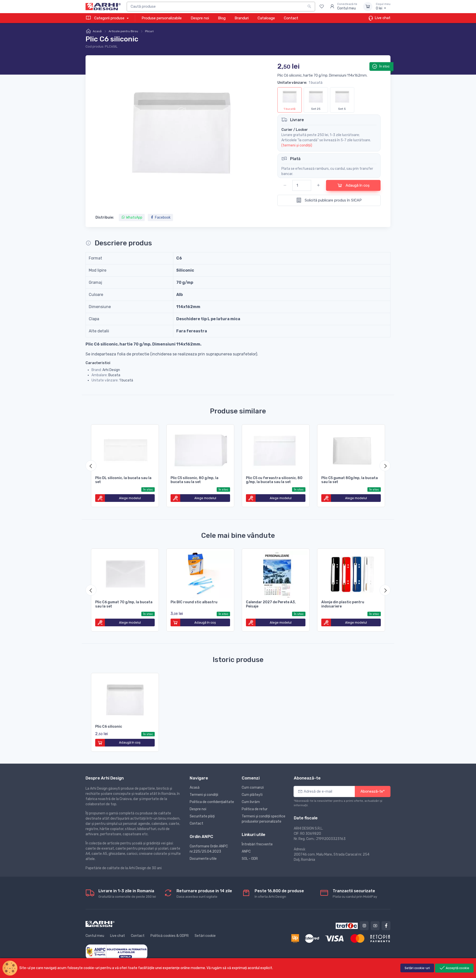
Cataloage (266, 18)
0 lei (383, 6)
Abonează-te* (372, 791)
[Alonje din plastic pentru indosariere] (351, 573)
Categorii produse (109, 18)
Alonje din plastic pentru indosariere (342, 604)
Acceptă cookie (457, 968)
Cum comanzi (253, 787)
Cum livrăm (251, 802)
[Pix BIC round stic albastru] (200, 573)
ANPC (246, 851)
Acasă (97, 31)
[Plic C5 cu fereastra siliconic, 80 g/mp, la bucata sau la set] (275, 449)
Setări (417, 968)
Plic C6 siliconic (108, 726)
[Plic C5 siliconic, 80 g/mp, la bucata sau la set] (200, 449)
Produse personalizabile (162, 18)
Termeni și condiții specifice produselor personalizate (263, 819)
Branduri (242, 18)
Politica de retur (255, 809)
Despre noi (200, 18)
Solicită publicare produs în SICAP (333, 200)
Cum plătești (252, 795)
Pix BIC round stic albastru (194, 602)
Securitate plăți (202, 816)
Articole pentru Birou (123, 31)
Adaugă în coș (357, 185)
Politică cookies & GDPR (169, 936)
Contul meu (95, 936)
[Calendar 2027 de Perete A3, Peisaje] (275, 573)
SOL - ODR (250, 859)
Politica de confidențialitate (212, 802)
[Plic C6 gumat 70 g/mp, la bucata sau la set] (125, 573)
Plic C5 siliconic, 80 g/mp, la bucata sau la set (194, 480)
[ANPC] (117, 951)
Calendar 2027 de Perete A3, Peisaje (271, 604)
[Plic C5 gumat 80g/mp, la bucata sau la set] (351, 449)
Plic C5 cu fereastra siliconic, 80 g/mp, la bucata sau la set (274, 480)
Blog (222, 18)
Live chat (382, 18)
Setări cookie (205, 936)
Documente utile (203, 859)
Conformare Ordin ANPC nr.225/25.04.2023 (209, 849)
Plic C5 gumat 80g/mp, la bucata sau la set (349, 480)
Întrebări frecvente (257, 844)
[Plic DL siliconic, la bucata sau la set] (125, 449)
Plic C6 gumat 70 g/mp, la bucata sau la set (123, 604)
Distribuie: (104, 217)
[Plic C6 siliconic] (125, 698)
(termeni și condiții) (296, 145)
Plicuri (149, 31)
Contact (291, 18)
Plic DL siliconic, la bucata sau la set (123, 480)
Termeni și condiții (204, 795)
